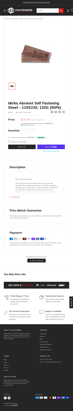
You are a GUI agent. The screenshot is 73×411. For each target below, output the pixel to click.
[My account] (68, 10)
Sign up (6, 365)
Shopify (15, 405)
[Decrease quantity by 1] (23, 131)
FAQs (41, 339)
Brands (6, 370)
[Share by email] (63, 112)
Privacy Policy (44, 341)
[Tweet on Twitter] (59, 112)
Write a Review (38, 261)
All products (14, 19)
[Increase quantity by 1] (33, 131)
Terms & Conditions (46, 350)
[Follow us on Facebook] (5, 398)
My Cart (6, 367)
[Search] (61, 10)
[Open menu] (5, 10)
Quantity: (14, 130)
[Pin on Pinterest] (55, 112)
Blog (5, 359)
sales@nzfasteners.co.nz (53, 362)
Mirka (10, 112)
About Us (42, 336)
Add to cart (22, 147)
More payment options (51, 151)
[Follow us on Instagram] (9, 398)
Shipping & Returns (46, 344)
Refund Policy (44, 347)
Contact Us (43, 334)
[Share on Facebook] (52, 112)
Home (6, 19)
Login (5, 362)
